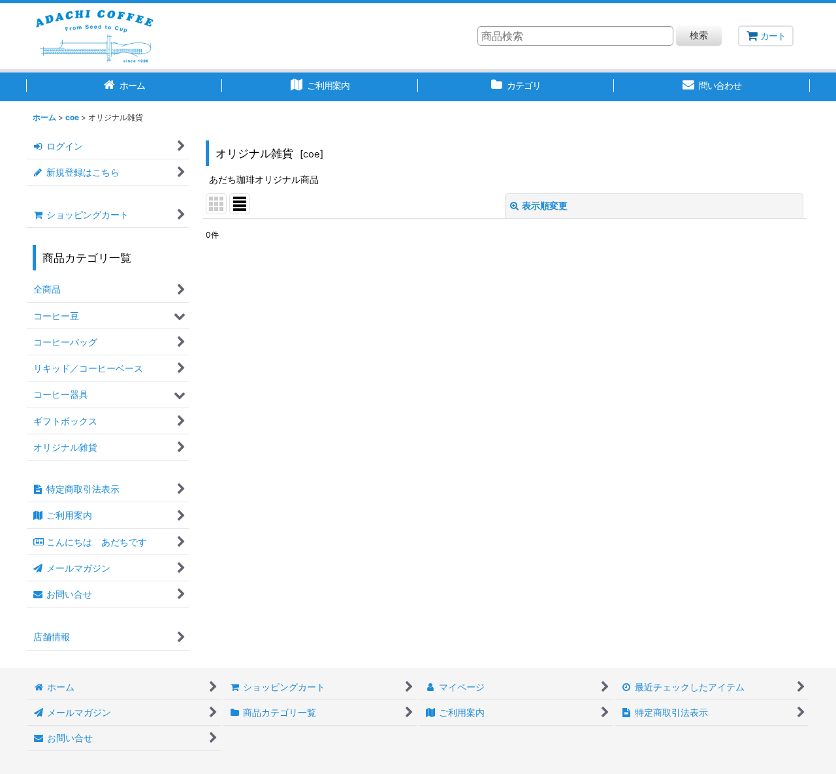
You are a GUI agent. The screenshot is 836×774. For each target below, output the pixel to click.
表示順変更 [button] (545, 205)
